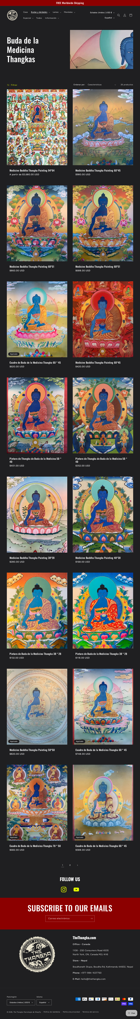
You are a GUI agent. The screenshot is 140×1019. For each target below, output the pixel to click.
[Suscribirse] (91, 918)
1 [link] (62, 865)
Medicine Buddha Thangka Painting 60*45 (98, 170)
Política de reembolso (52, 1012)
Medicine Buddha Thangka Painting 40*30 (98, 557)
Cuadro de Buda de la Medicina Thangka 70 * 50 (35, 845)
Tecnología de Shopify (32, 1012)
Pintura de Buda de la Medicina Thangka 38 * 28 (35, 653)
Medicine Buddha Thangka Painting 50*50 (32, 749)
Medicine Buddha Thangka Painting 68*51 (32, 266)
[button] (40, 12)
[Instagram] (63, 889)
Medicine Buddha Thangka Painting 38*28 (32, 557)
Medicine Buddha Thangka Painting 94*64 (32, 170)
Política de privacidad (71, 1012)
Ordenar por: (79, 84)
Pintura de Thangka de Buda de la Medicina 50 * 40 (35, 460)
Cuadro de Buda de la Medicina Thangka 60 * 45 (35, 362)
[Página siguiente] (77, 865)
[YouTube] (76, 889)
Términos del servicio (90, 1012)
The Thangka (18, 1012)
